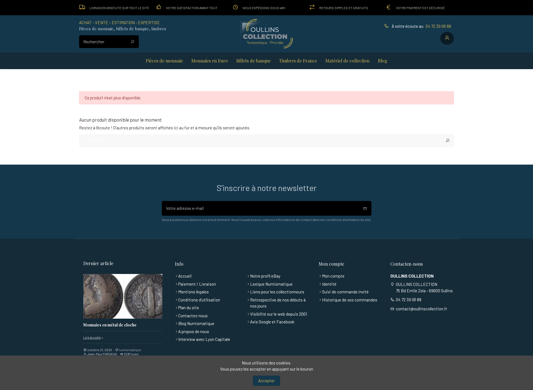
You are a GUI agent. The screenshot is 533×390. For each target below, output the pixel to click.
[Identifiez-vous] (447, 38)
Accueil (185, 275)
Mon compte (333, 275)
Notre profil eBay (265, 275)
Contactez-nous (193, 315)
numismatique (130, 350)
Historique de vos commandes (349, 299)
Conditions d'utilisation (199, 299)
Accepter (266, 380)
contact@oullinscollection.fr (421, 308)
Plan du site (188, 307)
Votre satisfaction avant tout (191, 8)
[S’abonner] (365, 208)
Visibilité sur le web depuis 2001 (278, 313)
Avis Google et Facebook (272, 321)
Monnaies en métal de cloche (110, 325)
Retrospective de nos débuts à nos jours (278, 303)
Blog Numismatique (196, 323)
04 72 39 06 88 (438, 26)
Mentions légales (193, 291)
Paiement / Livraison (197, 283)
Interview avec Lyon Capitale (204, 339)
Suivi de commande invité (345, 291)
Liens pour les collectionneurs (277, 291)
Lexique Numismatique (271, 283)
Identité (329, 283)
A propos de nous (193, 331)
